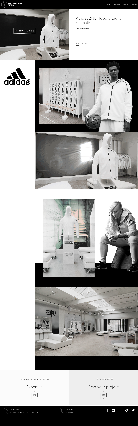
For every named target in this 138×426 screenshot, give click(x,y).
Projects (117, 4)
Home (109, 4)
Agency (125, 4)
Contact (134, 4)
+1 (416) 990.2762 (71, 412)
